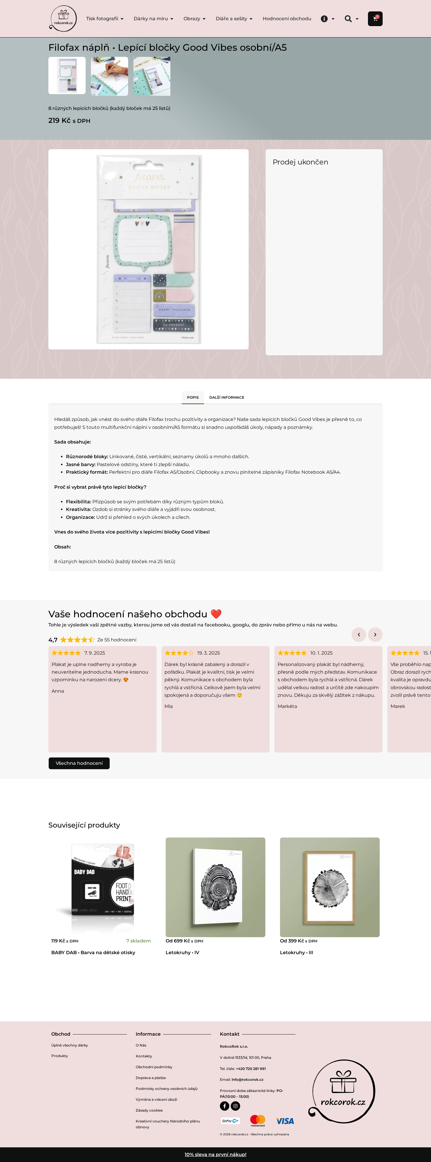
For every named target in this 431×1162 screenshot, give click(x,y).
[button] (359, 634)
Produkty (59, 1056)
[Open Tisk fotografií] (122, 18)
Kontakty (144, 1056)
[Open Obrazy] (204, 18)
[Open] (333, 18)
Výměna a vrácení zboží (156, 1099)
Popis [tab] (193, 397)
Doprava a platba (151, 1078)
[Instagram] (235, 1106)
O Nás (141, 1045)
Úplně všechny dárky (69, 1045)
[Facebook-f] (224, 1106)
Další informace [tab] (226, 397)
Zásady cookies (149, 1110)
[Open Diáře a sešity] (251, 18)
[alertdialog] (215, 1154)
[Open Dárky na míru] (171, 18)
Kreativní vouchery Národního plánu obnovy (168, 1124)
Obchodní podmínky (154, 1067)
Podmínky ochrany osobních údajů (167, 1088)
